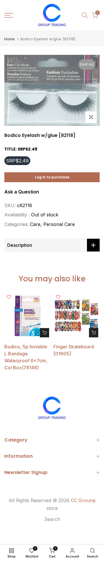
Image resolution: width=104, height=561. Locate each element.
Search (52, 519)
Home (9, 39)
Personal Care (59, 224)
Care (35, 224)
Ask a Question (21, 192)
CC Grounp (83, 500)
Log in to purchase (52, 177)
